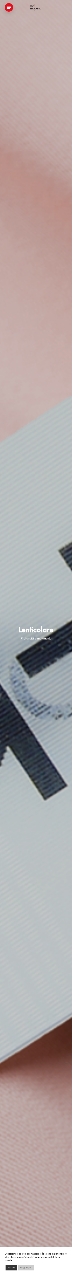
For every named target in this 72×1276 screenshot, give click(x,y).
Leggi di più (25, 1267)
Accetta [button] (11, 1267)
